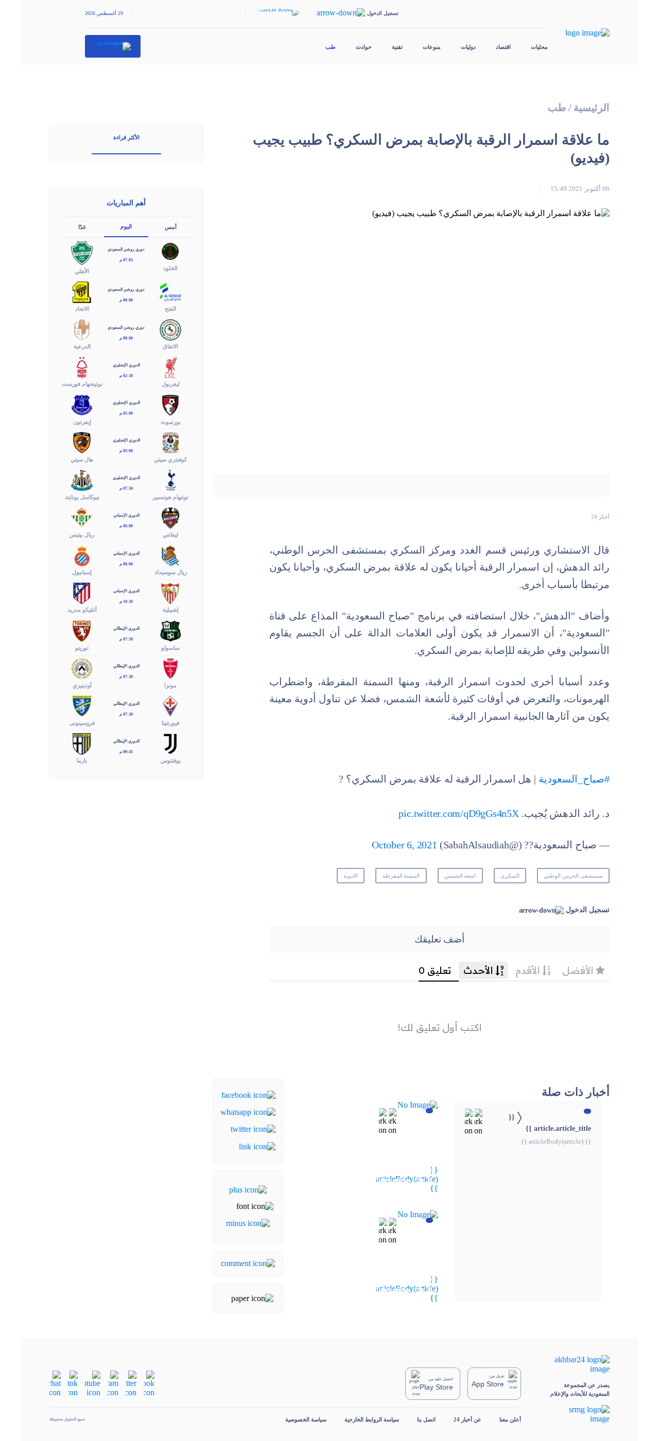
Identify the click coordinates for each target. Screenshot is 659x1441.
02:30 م (126, 375)
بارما (82, 760)
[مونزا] (170, 667)
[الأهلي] (82, 251)
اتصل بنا (426, 1419)
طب (330, 47)
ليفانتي (170, 534)
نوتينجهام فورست (82, 384)
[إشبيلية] (170, 592)
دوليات (468, 47)
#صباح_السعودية (574, 779)
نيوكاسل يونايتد (82, 497)
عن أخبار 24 (467, 1419)
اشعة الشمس (460, 876)
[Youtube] (92, 1382)
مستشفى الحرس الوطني (573, 876)
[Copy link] (257, 1145)
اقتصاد (503, 47)
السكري (509, 876)
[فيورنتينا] (170, 705)
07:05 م (126, 260)
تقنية (397, 47)
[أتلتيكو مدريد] (82, 592)
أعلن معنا (510, 1419)
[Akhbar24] (574, 1364)
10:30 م (126, 601)
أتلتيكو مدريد (82, 610)
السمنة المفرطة (401, 876)
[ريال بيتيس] (82, 516)
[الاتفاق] (170, 329)
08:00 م (126, 564)
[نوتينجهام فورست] (82, 366)
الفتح (170, 309)
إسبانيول (82, 572)
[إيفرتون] (82, 404)
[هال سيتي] (82, 441)
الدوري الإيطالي (126, 628)
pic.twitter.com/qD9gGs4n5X (458, 813)
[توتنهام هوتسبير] (170, 479)
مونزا (170, 685)
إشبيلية (171, 610)
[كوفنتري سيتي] (170, 441)
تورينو (82, 648)
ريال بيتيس (82, 534)
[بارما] (82, 742)
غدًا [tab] (82, 227)
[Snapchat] (55, 1382)
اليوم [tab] (126, 226)
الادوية (350, 876)
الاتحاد (82, 309)
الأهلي (82, 271)
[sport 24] (113, 46)
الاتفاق (170, 346)
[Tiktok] (73, 1382)
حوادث (364, 47)
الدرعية (82, 346)
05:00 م (126, 413)
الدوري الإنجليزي (126, 365)
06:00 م (126, 526)
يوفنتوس (171, 760)
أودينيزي (82, 685)
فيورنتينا (170, 723)
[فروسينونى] (82, 705)
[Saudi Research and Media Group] (574, 1414)
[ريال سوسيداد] (170, 554)
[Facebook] (248, 1094)
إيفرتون (82, 422)
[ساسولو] (170, 630)
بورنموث (171, 422)
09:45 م (126, 752)
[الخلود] (170, 250)
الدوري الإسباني (126, 515)
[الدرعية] (82, 329)
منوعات (432, 47)
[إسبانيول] (82, 554)
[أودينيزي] (82, 667)
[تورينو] (82, 630)
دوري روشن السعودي (126, 249)
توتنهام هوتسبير (170, 497)
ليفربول (171, 384)
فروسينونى (82, 723)
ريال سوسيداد (170, 572)
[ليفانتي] (170, 516)
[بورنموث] (170, 404)
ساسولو (170, 648)
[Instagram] (113, 1382)
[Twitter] (253, 1128)
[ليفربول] (170, 366)
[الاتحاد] (82, 291)
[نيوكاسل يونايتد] (82, 479)
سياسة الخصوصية (305, 1419)
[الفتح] (170, 291)
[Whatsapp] (247, 1111)
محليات (539, 47)
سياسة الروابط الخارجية (371, 1419)
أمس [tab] (171, 227)
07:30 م (126, 488)
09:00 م (126, 300)
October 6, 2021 (404, 845)
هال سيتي (82, 459)
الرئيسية (592, 107)
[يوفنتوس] (170, 742)
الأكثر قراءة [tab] (126, 137)
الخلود (170, 268)
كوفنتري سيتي (170, 459)
